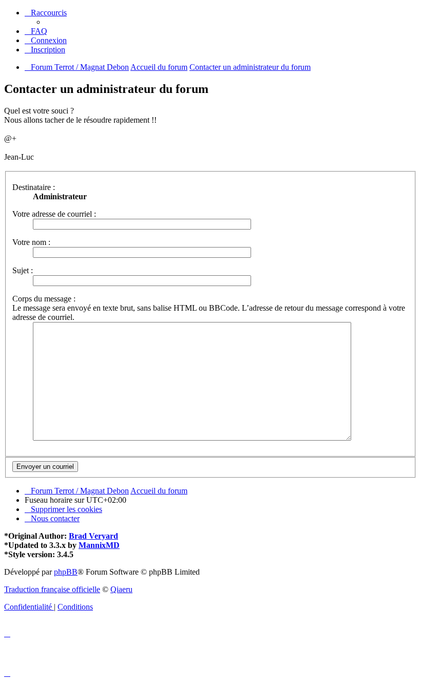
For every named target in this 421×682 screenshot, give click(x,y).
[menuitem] (36, 31)
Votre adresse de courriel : (54, 214)
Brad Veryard (93, 536)
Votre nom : (31, 242)
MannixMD (99, 545)
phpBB (66, 571)
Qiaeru (121, 589)
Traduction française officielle (52, 589)
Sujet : (22, 270)
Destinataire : (33, 187)
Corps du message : (43, 298)
